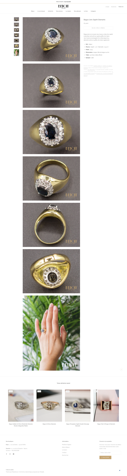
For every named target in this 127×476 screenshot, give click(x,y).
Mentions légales (66, 444)
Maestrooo (15, 472)
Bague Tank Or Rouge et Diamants (106, 424)
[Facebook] (6, 454)
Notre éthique (66, 447)
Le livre (86, 11)
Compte (107, 6)
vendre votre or (97, 65)
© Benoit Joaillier (10, 469)
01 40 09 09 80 (67, 1)
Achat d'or (50, 11)
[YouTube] (13, 454)
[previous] (4, 407)
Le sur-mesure (41, 11)
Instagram (93, 11)
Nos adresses (77, 11)
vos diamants (91, 69)
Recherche (113, 6)
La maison (68, 11)
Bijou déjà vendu (98, 28)
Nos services (59, 11)
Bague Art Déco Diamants (49, 424)
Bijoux (32, 11)
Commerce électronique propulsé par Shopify (31, 472)
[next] (122, 407)
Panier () (121, 6)
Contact (64, 452)
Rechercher (65, 455)
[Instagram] (10, 454)
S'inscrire (105, 457)
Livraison (64, 450)
